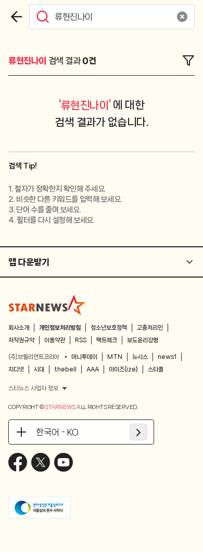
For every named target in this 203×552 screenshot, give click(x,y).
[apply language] (138, 432)
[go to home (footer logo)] (47, 304)
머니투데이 (84, 357)
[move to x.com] (40, 462)
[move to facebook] (17, 462)
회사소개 (18, 328)
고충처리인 (150, 328)
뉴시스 (140, 357)
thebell (65, 369)
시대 (39, 369)
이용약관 (54, 340)
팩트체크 (106, 340)
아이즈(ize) (123, 369)
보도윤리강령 (142, 340)
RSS (80, 340)
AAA (92, 369)
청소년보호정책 (109, 328)
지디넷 (16, 369)
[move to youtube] (63, 462)
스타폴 (155, 369)
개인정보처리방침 (60, 328)
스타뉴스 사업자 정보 (33, 388)
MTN (114, 357)
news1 (167, 357)
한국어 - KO (57, 432)
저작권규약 (21, 340)
